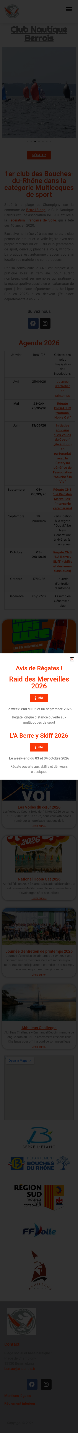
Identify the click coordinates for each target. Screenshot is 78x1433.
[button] (72, 659)
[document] (39, 716)
